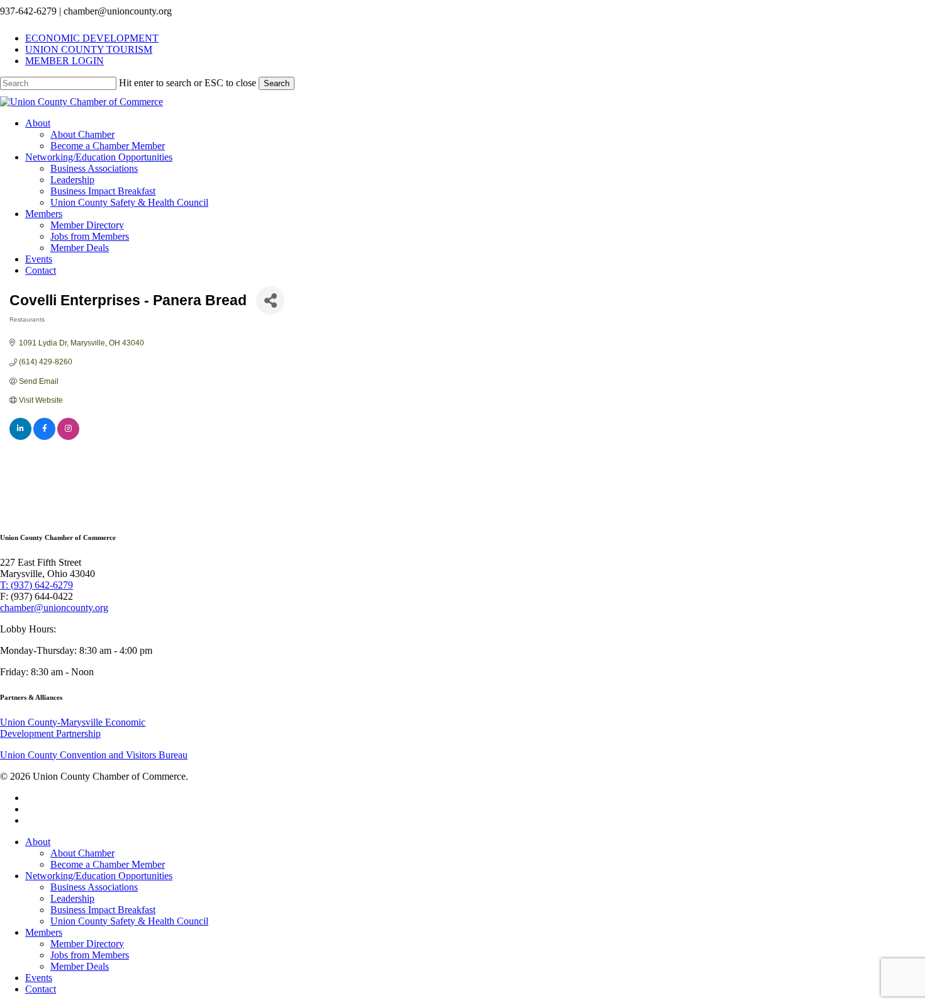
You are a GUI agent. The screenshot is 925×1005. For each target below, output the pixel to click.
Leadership (72, 898)
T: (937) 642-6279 (36, 585)
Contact (40, 989)
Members (43, 932)
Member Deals (79, 966)
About (37, 841)
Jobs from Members (89, 955)
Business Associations (94, 887)
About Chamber (82, 853)
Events (38, 977)
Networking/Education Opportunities (98, 875)
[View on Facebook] (44, 437)
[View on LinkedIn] (20, 437)
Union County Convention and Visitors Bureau (94, 755)
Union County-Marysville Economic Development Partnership (72, 728)
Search (276, 83)
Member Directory (87, 943)
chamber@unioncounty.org (54, 607)
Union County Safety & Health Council (129, 921)
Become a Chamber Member (107, 864)
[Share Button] (270, 300)
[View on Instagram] (68, 437)
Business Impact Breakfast (102, 909)
